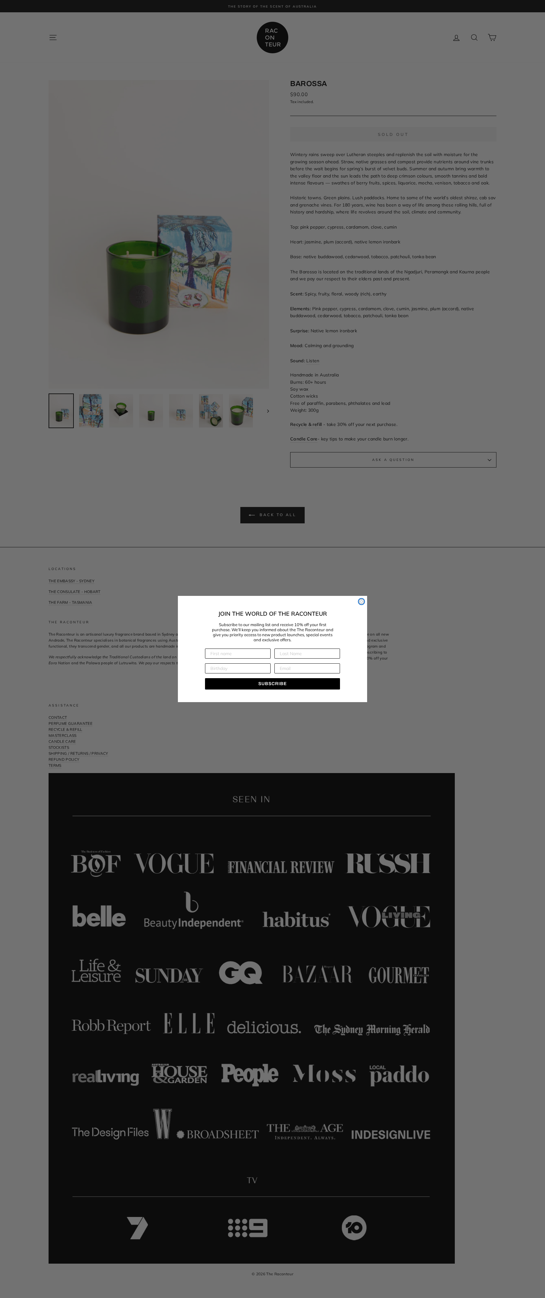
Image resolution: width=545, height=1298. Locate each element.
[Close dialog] (361, 601)
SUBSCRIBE (272, 683)
